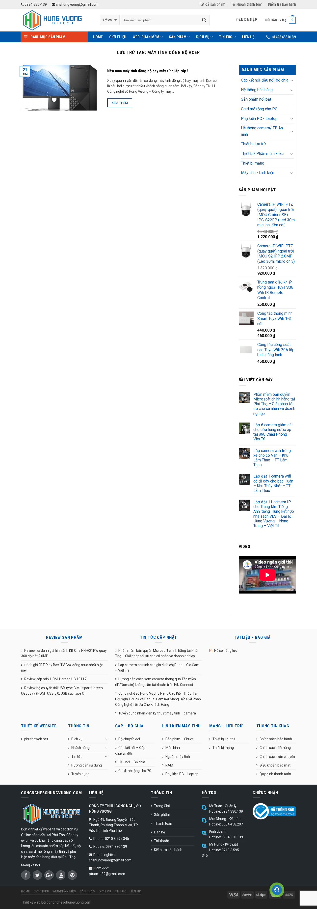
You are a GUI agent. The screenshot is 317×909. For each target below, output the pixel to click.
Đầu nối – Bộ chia (131, 762)
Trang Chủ (162, 806)
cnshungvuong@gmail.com (77, 4)
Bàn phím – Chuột (179, 739)
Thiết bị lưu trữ (253, 144)
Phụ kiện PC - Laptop (259, 118)
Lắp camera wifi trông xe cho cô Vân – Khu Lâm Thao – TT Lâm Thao (272, 457)
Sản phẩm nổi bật (256, 99)
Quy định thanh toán (275, 774)
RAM (169, 765)
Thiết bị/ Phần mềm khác (262, 153)
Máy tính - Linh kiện (257, 172)
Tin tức (225, 37)
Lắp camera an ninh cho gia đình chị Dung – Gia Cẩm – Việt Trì (157, 667)
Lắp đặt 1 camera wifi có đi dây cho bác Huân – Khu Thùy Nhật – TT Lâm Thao (273, 483)
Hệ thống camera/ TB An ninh (262, 131)
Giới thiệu (118, 37)
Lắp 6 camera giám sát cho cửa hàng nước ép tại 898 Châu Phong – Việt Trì (273, 432)
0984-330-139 (35, 4)
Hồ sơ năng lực (225, 651)
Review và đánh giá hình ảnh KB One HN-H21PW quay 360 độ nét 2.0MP (64, 653)
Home (98, 37)
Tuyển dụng (80, 774)
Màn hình (172, 748)
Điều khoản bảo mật (275, 765)
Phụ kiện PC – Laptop (181, 774)
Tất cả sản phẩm (212, 4)
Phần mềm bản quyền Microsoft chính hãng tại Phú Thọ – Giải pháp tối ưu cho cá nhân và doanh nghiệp (274, 404)
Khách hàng (80, 748)
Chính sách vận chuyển (277, 757)
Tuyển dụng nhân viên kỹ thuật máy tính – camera (157, 713)
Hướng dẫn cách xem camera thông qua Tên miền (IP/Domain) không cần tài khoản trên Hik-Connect (155, 681)
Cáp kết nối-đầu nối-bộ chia (264, 80)
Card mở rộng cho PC (259, 109)
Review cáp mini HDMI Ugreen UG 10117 (55, 679)
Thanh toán (163, 823)
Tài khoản (161, 841)
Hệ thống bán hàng (257, 89)
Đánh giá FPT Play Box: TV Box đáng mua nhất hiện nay (62, 667)
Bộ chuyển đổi (129, 739)
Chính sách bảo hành (276, 739)
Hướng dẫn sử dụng (86, 765)
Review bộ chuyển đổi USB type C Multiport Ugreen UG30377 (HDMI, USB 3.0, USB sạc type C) (62, 690)
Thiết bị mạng (252, 163)
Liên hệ (248, 37)
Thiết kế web (31, 902)
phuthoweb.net (36, 739)
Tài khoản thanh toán (247, 4)
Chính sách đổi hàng (275, 748)
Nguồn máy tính (177, 757)
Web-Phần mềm (146, 37)
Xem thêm (120, 103)
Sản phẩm (177, 37)
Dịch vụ (203, 37)
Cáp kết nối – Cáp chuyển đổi (130, 750)
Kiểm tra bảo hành (282, 4)
